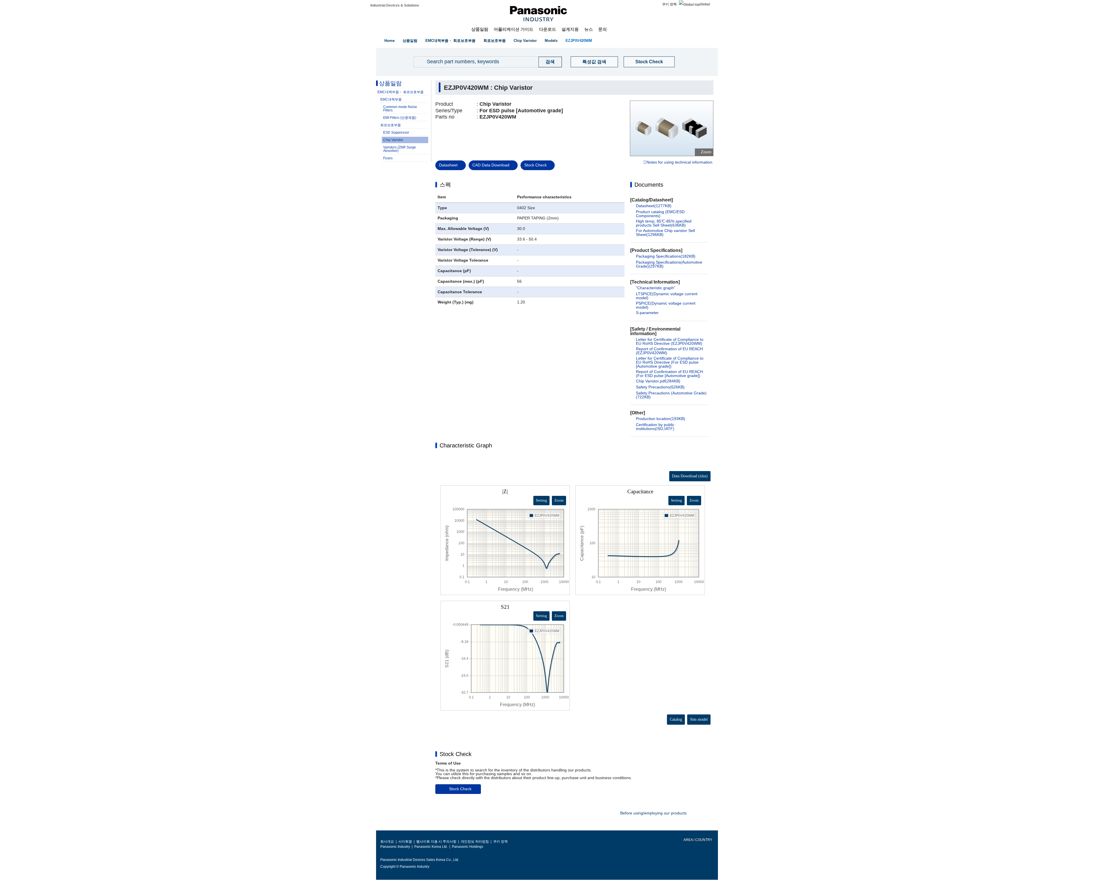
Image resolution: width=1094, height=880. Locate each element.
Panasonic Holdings (467, 847)
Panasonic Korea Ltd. (431, 847)
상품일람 (479, 29)
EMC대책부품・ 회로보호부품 (450, 40)
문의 (602, 29)
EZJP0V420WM (579, 40)
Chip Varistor (525, 40)
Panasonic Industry (395, 847)
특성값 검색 (594, 61)
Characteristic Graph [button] (466, 445)
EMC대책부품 (391, 99)
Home (389, 40)
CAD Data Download (490, 165)
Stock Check (649, 61)
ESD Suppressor (396, 133)
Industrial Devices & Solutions (394, 5)
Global (705, 4)
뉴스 (588, 29)
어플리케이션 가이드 (513, 29)
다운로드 (547, 29)
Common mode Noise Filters (400, 108)
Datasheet (448, 165)
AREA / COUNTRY (697, 840)
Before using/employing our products (653, 813)
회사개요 (387, 842)
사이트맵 (405, 842)
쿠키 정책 (669, 4)
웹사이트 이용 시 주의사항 (436, 842)
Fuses (388, 158)
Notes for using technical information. (679, 162)
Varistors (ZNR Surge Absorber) (399, 149)
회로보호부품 (494, 40)
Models (551, 40)
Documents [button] (648, 185)
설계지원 (570, 29)
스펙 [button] (445, 185)
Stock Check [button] (456, 754)
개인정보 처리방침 (475, 842)
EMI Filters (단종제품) (399, 118)
